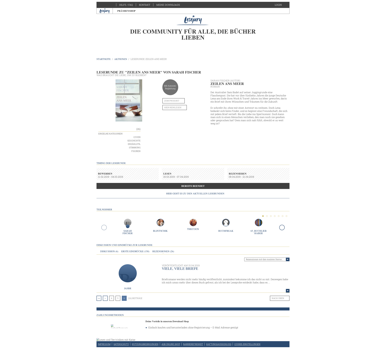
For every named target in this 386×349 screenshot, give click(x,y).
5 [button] (278, 216)
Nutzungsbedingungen (145, 344)
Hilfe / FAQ (126, 4)
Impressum (104, 344)
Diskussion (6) (109, 251)
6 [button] (282, 216)
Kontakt (144, 4)
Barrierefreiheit (193, 344)
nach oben (278, 298)
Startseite (103, 59)
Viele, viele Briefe (180, 268)
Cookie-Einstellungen (247, 344)
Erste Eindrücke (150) (135, 251)
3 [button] (271, 216)
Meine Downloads (168, 4)
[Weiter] (282, 227)
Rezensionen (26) (163, 251)
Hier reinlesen (172, 107)
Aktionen (120, 59)
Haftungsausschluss (218, 344)
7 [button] (286, 216)
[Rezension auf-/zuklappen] (288, 291)
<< (99, 298)
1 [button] (263, 216)
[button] (281, 5)
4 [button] (274, 216)
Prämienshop (126, 10)
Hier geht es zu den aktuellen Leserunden (195, 193)
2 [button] (267, 216)
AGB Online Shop (170, 344)
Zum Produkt (171, 100)
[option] (193, 31)
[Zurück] (104, 227)
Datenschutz (121, 344)
